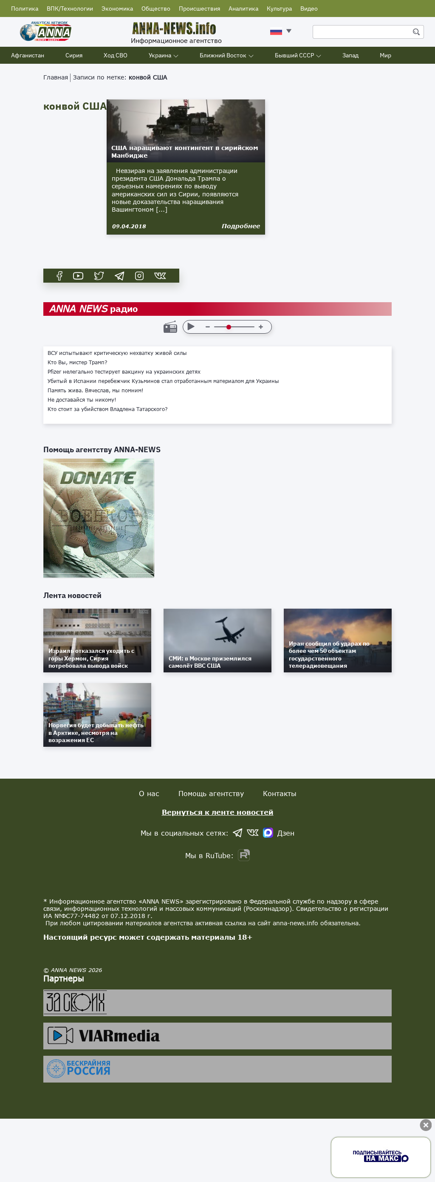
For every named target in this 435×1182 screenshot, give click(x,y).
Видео (309, 8)
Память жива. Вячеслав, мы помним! (96, 390)
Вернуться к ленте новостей (218, 812)
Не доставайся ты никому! (82, 400)
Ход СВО (115, 55)
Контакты (280, 793)
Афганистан (27, 55)
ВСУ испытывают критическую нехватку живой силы (117, 353)
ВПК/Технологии (70, 8)
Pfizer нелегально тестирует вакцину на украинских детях (124, 371)
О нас (149, 793)
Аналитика (243, 8)
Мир (385, 55)
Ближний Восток (223, 55)
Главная (55, 77)
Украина (160, 55)
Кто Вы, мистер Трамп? (77, 362)
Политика (24, 8)
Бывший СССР (294, 55)
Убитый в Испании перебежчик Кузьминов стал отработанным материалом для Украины (163, 381)
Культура (279, 8)
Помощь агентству (211, 793)
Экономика (117, 8)
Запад (350, 55)
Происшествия (199, 8)
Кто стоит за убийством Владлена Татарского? (108, 409)
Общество (155, 8)
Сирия (73, 55)
